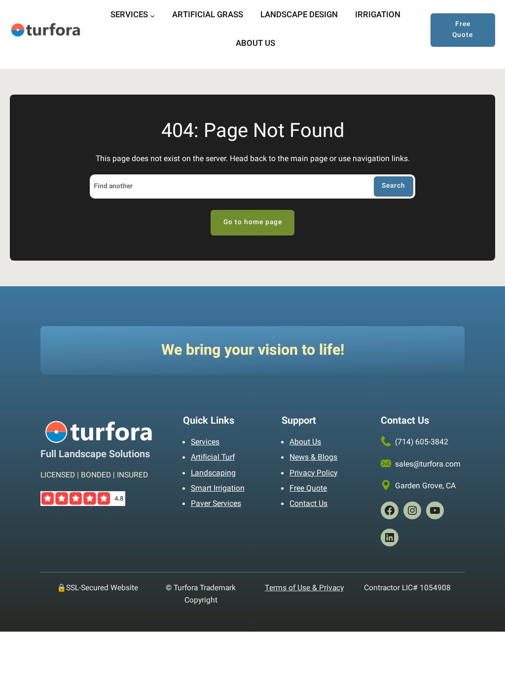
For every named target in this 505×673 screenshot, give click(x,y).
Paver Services (216, 503)
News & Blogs (313, 457)
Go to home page (252, 222)
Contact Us (308, 503)
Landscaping (213, 473)
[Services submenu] (152, 15)
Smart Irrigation (218, 488)
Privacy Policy (313, 473)
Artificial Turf (213, 457)
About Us (305, 442)
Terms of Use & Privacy (304, 588)
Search (393, 186)
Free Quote (462, 29)
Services (205, 442)
